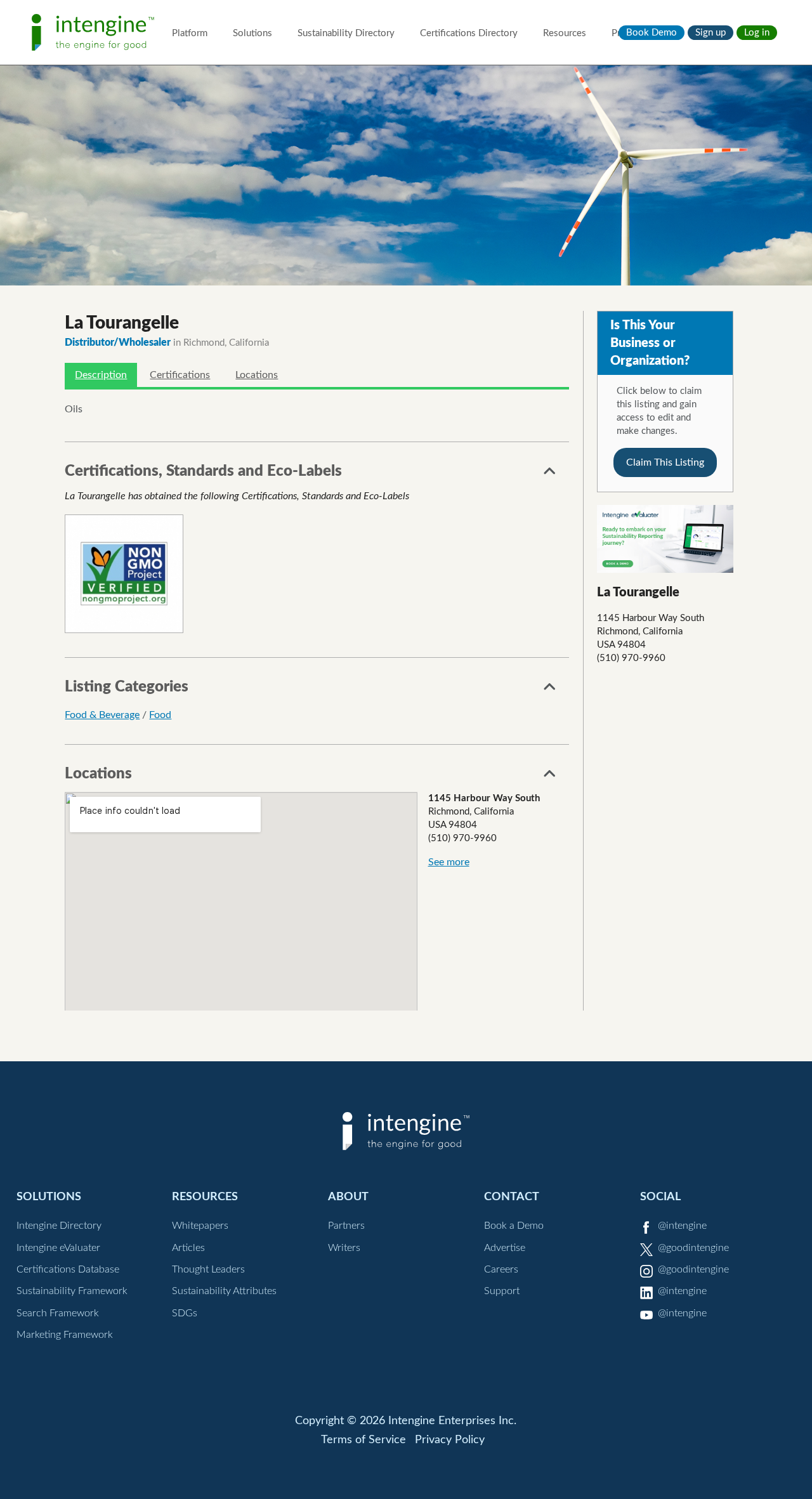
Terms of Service (363, 1440)
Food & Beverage (102, 715)
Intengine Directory (59, 1226)
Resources (564, 33)
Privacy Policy (450, 1440)
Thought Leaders (208, 1269)
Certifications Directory (469, 33)
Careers (501, 1269)
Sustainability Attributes (224, 1291)
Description (101, 375)
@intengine (682, 1226)
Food (160, 715)
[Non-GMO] (124, 573)
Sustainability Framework (72, 1291)
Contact (511, 1196)
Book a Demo (514, 1226)
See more (448, 862)
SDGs (184, 1313)
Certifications (180, 375)
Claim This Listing (665, 462)
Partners (346, 1226)
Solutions (252, 33)
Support (502, 1291)
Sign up (710, 32)
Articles (188, 1248)
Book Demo (651, 32)
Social (660, 1196)
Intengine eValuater (58, 1248)
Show (550, 474)
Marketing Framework (64, 1335)
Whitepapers (200, 1226)
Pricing (626, 33)
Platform (189, 33)
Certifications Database (67, 1269)
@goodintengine (693, 1248)
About (348, 1196)
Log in (756, 32)
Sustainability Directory (346, 33)
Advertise (504, 1248)
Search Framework (57, 1313)
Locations (256, 375)
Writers (344, 1248)
